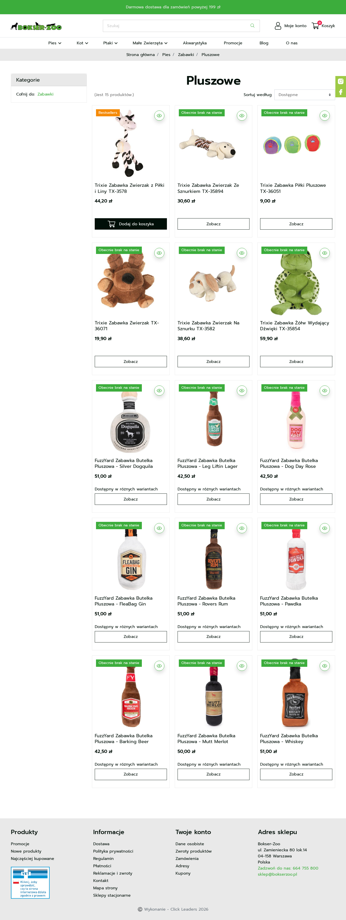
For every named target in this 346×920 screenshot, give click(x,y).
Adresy (182, 866)
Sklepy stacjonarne (112, 895)
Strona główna (140, 55)
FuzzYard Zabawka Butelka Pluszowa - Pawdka (289, 601)
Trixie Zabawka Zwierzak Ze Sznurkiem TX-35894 (208, 188)
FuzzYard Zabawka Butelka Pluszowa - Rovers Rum (206, 601)
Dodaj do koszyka (136, 224)
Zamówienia (187, 859)
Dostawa (101, 844)
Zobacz (213, 224)
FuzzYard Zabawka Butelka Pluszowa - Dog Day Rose (289, 463)
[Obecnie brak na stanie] (214, 144)
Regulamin (103, 859)
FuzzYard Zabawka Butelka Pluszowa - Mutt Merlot (206, 738)
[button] (323, 26)
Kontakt (100, 881)
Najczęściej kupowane (32, 859)
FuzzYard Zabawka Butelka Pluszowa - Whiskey (289, 738)
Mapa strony (105, 888)
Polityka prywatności (113, 851)
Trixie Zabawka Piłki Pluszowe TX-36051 (293, 188)
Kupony (183, 873)
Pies (166, 55)
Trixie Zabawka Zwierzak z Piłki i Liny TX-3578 (129, 188)
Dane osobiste (190, 844)
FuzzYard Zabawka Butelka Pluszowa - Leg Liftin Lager (208, 463)
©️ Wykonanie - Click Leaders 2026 (173, 909)
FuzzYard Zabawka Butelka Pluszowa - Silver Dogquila (124, 463)
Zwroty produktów (194, 851)
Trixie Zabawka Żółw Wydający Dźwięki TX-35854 (294, 325)
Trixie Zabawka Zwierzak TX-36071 (127, 325)
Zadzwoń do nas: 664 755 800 (288, 868)
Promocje (20, 844)
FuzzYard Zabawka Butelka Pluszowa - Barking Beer (123, 738)
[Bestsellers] (131, 144)
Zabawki (186, 55)
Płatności (102, 866)
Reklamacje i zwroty (112, 873)
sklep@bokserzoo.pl (277, 874)
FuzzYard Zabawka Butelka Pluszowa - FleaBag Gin (123, 601)
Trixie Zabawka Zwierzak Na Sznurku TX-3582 (208, 325)
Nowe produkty (26, 851)
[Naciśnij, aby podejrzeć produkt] (159, 116)
